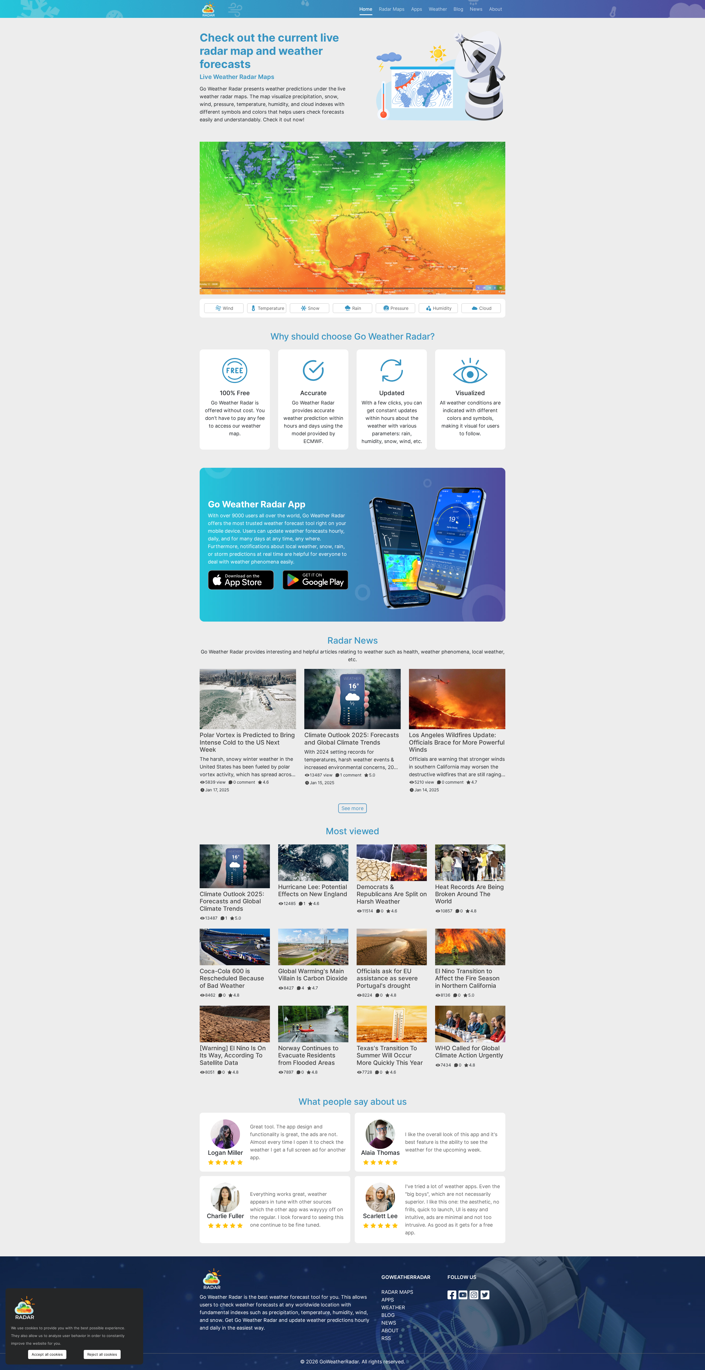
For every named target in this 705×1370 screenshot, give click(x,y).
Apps (416, 9)
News (476, 9)
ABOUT (390, 1330)
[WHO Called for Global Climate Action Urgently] (470, 1024)
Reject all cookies (102, 1354)
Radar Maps (392, 9)
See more (352, 808)
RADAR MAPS (397, 1292)
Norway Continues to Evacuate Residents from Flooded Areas (308, 1055)
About (495, 9)
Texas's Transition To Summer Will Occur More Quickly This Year (390, 1055)
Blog (458, 9)
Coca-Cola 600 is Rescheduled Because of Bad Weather (232, 978)
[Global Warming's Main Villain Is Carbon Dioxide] (313, 947)
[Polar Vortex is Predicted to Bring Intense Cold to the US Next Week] (248, 699)
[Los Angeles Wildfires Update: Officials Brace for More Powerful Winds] (457, 699)
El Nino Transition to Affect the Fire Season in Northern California (467, 978)
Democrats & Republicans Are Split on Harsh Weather (392, 894)
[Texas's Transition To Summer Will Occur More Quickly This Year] (392, 1024)
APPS (387, 1300)
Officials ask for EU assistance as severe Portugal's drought (387, 978)
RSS (386, 1338)
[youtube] (463, 1294)
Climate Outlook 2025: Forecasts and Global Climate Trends (351, 738)
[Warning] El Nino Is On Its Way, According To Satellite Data (233, 1055)
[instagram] (474, 1294)
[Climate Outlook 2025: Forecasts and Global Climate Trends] (352, 699)
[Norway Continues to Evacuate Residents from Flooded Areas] (313, 1023)
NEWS (388, 1323)
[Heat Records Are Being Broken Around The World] (470, 862)
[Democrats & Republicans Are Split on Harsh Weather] (392, 862)
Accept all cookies (47, 1354)
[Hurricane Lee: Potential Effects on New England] (313, 862)
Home (365, 9)
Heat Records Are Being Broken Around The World (469, 894)
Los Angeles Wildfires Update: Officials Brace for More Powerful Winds (457, 742)
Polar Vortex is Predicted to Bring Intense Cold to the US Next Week (247, 742)
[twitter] (485, 1294)
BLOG (388, 1315)
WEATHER (393, 1307)
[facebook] (452, 1294)
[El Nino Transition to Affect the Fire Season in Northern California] (470, 947)
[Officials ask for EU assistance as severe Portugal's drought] (392, 947)
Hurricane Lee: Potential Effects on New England (312, 890)
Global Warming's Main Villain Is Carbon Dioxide (313, 974)
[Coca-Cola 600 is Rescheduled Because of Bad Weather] (235, 947)
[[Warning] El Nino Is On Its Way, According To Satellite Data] (235, 1024)
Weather (438, 9)
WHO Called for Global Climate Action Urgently (469, 1051)
